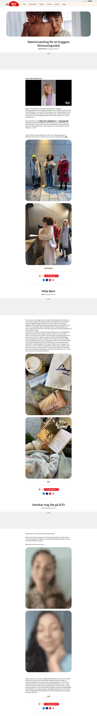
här (66, 137)
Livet (43, 508)
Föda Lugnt (43, 121)
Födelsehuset (51, 121)
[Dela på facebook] (44, 280)
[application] (48, 93)
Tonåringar (49, 4)
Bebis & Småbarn (33, 4)
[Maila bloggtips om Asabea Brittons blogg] (53, 280)
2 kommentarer (51, 276)
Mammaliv (57, 4)
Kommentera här (51, 489)
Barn (43, 294)
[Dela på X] (47, 280)
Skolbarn (42, 4)
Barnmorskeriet (42, 49)
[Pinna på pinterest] (50, 280)
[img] (40, 276)
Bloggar (64, 4)
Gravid (24, 4)
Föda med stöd (63, 121)
